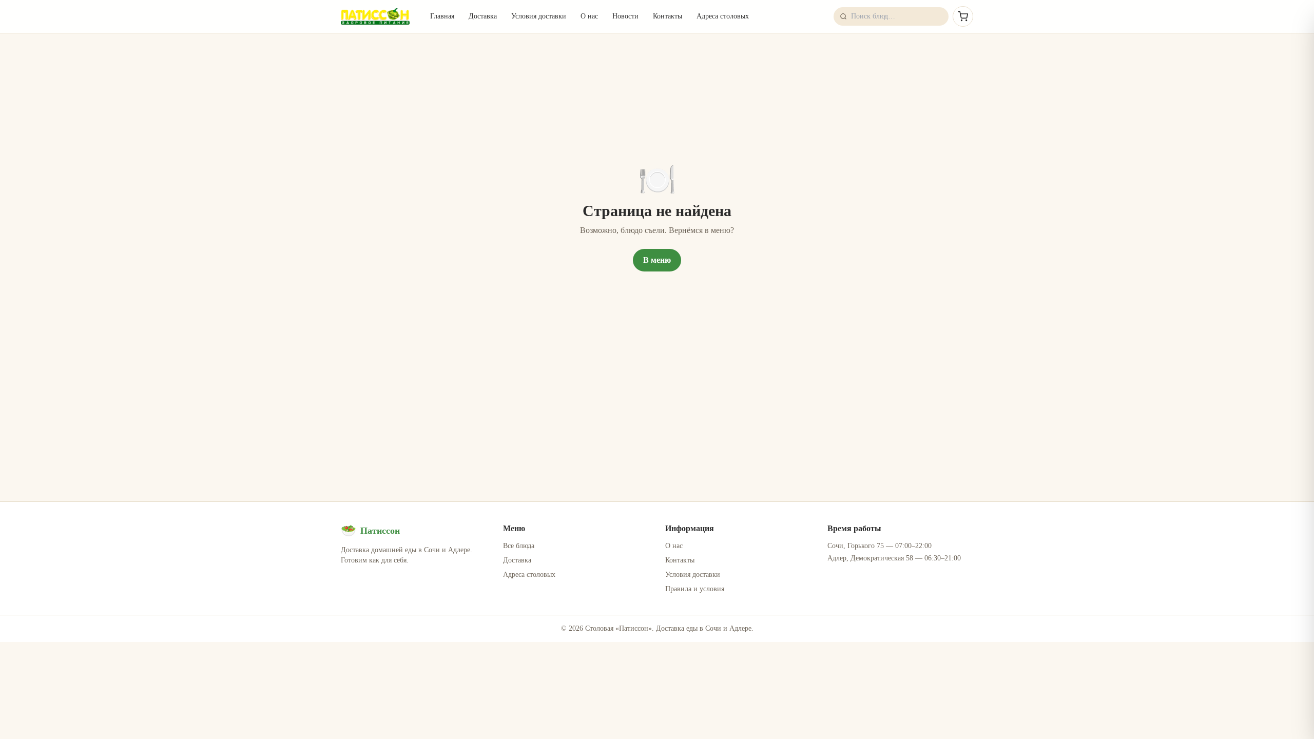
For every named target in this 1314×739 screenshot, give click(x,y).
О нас (589, 16)
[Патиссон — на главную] (375, 16)
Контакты (667, 16)
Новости (625, 16)
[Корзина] (963, 16)
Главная (442, 16)
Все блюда (518, 546)
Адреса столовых (723, 16)
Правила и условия (694, 589)
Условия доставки (538, 16)
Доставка (483, 16)
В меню (657, 260)
